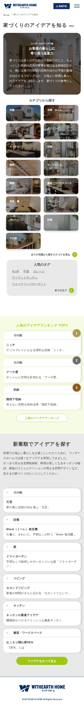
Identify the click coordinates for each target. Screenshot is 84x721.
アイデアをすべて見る (42, 661)
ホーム (6, 14)
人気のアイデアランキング (42, 418)
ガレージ (38, 271)
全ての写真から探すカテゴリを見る (50, 254)
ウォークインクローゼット (29, 283)
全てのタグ (61, 290)
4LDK (15, 271)
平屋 (26, 271)
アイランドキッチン (25, 277)
